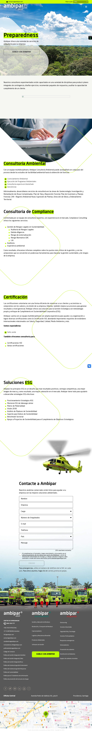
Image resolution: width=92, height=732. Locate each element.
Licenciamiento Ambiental (17, 179)
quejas (63, 571)
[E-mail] (15, 689)
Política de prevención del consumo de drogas (16, 679)
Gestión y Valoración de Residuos (41, 622)
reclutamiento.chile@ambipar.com (13, 645)
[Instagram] (29, 689)
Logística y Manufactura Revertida (41, 635)
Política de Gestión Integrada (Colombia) (14, 655)
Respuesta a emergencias (67, 640)
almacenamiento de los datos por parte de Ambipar (40, 555)
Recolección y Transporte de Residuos (42, 626)
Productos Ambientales (38, 640)
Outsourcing (63, 622)
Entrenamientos (64, 645)
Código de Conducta (9, 651)
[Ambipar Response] (69, 616)
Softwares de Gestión (38, 644)
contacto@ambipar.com (10, 638)
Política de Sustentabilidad (11, 672)
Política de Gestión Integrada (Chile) (13, 658)
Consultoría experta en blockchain (20, 184)
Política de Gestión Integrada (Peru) (13, 662)
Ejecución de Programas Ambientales (21, 182)
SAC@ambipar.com (9, 634)
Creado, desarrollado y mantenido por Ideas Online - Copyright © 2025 (46, 730)
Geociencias (11, 187)
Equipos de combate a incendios (69, 658)
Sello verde (11, 332)
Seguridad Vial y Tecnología (67, 631)
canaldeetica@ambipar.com (11, 641)
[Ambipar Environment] (41, 615)
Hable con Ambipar (21, 52)
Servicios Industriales (66, 627)
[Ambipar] (15, 7)
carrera (50, 571)
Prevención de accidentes (67, 649)
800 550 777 (11, 623)
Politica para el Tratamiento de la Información (16, 675)
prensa (56, 571)
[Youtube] (24, 689)
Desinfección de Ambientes (67, 654)
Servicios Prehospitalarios (67, 636)
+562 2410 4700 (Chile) (10, 627)
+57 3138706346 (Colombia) (11, 631)
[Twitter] (10, 689)
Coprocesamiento (37, 631)
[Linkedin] (20, 689)
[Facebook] (6, 689)
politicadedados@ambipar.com (12, 648)
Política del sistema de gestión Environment (15, 665)
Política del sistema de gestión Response (15, 668)
